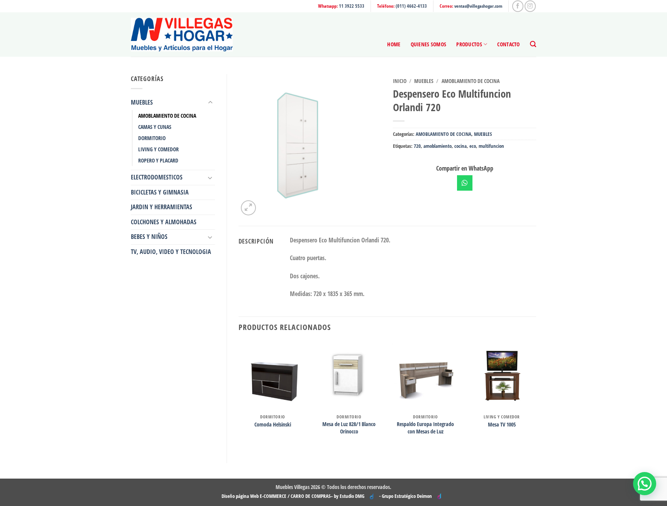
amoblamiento (437, 145)
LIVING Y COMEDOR (158, 149)
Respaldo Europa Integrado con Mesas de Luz (425, 428)
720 (417, 145)
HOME (393, 44)
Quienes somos (429, 44)
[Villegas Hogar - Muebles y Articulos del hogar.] (182, 34)
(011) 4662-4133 (411, 6)
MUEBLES (142, 102)
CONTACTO (508, 44)
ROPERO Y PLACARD (158, 160)
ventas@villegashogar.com (478, 6)
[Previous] (239, 396)
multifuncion (491, 145)
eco (472, 145)
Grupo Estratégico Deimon (407, 495)
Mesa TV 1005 (502, 424)
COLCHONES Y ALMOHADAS (163, 222)
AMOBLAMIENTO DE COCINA (167, 115)
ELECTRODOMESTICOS (157, 177)
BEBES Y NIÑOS (149, 236)
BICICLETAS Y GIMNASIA (160, 192)
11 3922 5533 (351, 6)
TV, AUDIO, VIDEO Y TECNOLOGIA (171, 251)
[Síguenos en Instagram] (530, 6)
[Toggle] (210, 102)
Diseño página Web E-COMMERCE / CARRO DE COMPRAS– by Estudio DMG (293, 495)
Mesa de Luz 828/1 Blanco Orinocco (349, 428)
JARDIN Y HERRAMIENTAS (161, 207)
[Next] (536, 396)
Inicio (399, 81)
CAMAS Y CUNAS (154, 126)
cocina (460, 145)
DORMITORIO (152, 138)
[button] (533, 44)
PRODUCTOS (469, 44)
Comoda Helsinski (272, 424)
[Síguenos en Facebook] (517, 6)
